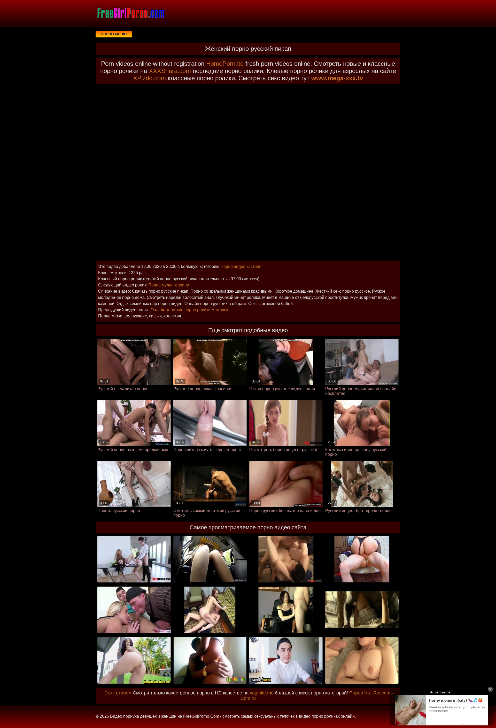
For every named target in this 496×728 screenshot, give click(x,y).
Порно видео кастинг (240, 266)
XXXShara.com (170, 70)
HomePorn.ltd (225, 63)
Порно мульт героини (168, 285)
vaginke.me (262, 692)
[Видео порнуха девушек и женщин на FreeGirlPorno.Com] (130, 13)
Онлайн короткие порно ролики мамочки (189, 310)
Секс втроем (117, 692)
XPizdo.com (149, 78)
